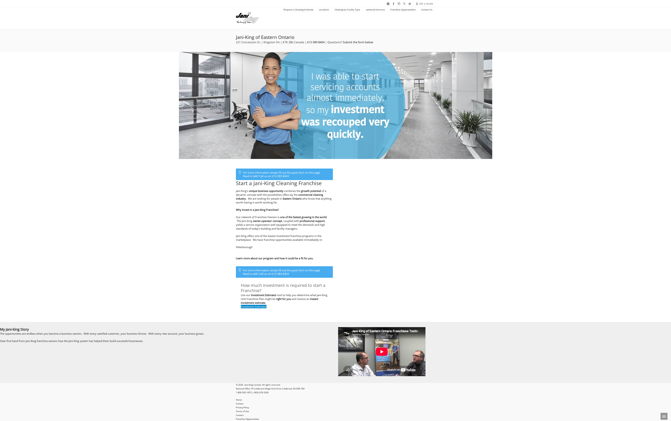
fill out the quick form (292, 172)
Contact (239, 403)
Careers (240, 415)
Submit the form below (358, 42)
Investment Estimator (253, 306)
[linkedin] (388, 3)
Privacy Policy (242, 407)
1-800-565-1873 (243, 392)
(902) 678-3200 (261, 392)
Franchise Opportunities (247, 419)
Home (239, 399)
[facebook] (394, 3)
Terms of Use (242, 411)
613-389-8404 (315, 42)
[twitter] (405, 3)
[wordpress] (410, 3)
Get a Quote (426, 3)
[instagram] (399, 3)
